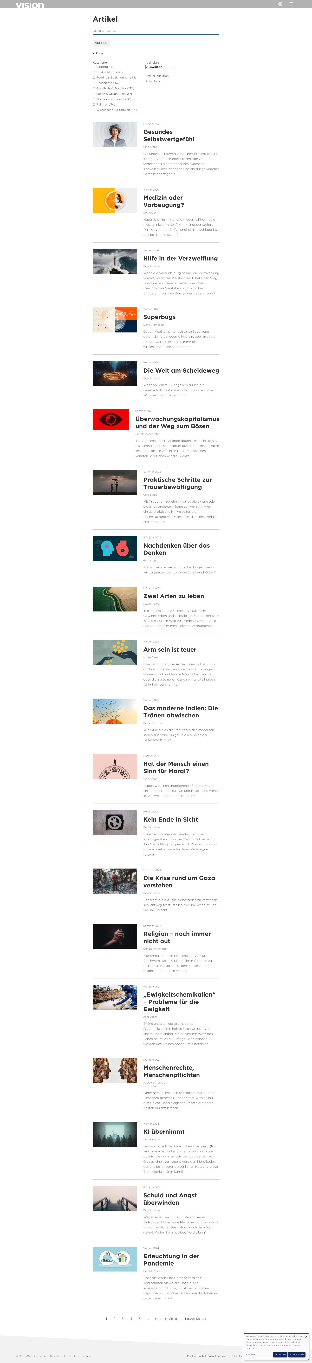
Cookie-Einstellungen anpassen (207, 1356)
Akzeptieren (297, 1354)
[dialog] (276, 1346)
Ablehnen (280, 1354)
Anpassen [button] (250, 1354)
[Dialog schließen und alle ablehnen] (306, 1335)
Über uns (238, 1356)
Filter (99, 53)
